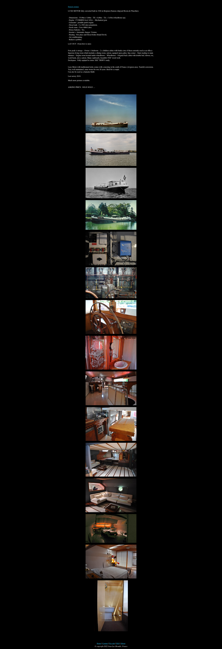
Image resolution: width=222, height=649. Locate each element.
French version (73, 7)
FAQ (118, 643)
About (123, 643)
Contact (105, 643)
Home (99, 643)
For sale (112, 643)
